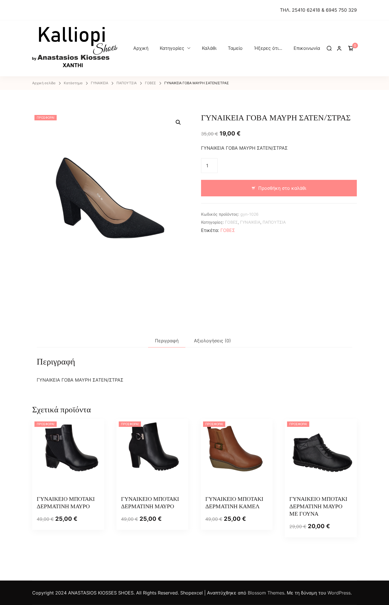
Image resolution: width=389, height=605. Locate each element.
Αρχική (140, 48)
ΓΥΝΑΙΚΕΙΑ (250, 222)
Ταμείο (235, 48)
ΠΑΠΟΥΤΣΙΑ (274, 222)
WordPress (339, 593)
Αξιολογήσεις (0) (212, 340)
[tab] (166, 340)
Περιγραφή (167, 340)
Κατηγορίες (172, 48)
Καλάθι (209, 48)
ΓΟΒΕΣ (231, 222)
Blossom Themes (266, 593)
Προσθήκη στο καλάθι (282, 188)
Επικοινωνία (307, 48)
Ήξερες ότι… (268, 48)
